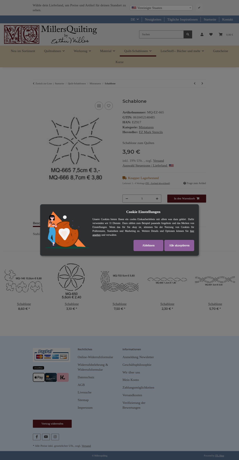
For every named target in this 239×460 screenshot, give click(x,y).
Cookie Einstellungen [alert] (143, 212)
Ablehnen (148, 245)
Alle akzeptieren (179, 245)
